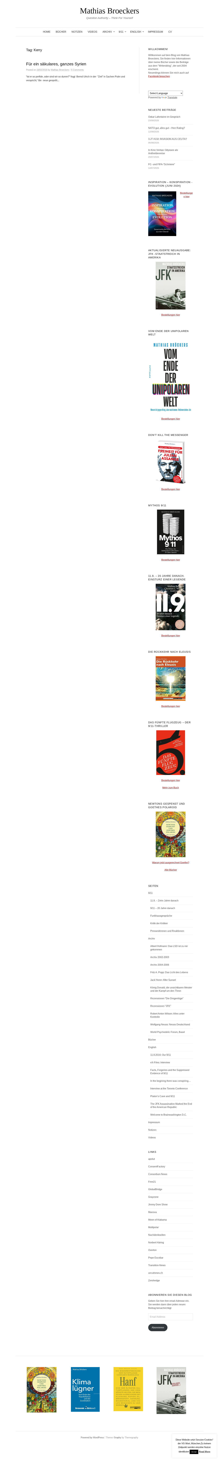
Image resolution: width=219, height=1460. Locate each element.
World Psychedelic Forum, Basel (167, 1032)
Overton (152, 1250)
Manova (152, 1212)
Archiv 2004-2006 (159, 965)
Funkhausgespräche (161, 916)
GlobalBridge (155, 1189)
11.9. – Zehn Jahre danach (164, 900)
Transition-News (157, 1265)
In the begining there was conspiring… (170, 1081)
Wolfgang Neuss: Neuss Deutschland (170, 1024)
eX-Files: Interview (160, 1062)
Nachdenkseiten (157, 1235)
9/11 (121, 31)
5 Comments (77, 70)
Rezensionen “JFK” (160, 1006)
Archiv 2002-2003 (159, 957)
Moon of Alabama (157, 1219)
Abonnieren (158, 1327)
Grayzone (153, 1197)
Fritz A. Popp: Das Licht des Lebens (169, 972)
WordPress (98, 1437)
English (135, 31)
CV (170, 31)
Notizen (77, 31)
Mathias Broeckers (109, 10)
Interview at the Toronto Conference (169, 1088)
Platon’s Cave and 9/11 (162, 1096)
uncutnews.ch (155, 1273)
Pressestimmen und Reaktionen (167, 931)
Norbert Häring (156, 1242)
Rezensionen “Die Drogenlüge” (166, 998)
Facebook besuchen (159, 76)
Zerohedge (154, 1280)
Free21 (152, 1181)
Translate (172, 97)
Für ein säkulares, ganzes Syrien (56, 64)
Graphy (117, 1437)
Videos (92, 31)
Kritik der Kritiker (159, 923)
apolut (151, 1159)
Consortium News (157, 1174)
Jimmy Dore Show (158, 1204)
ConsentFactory (156, 1166)
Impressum (155, 31)
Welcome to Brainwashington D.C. (168, 1114)
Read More (204, 1451)
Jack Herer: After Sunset (163, 980)
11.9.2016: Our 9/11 (160, 1055)
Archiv (107, 31)
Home (46, 31)
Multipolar (153, 1227)
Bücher (61, 31)
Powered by (87, 1437)
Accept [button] (194, 1452)
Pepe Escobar (155, 1257)
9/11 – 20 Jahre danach (162, 908)
